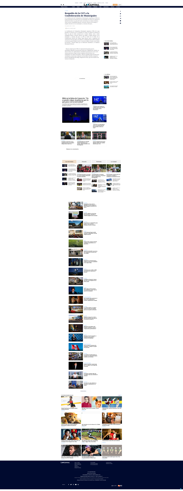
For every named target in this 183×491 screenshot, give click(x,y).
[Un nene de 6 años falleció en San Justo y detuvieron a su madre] (84, 385)
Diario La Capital (77, 462)
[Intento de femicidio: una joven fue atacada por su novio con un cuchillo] (84, 253)
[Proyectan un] (84, 224)
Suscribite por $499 (115, 4)
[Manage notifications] (181, 489)
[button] (61, 4)
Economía (89, 6)
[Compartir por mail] (120, 23)
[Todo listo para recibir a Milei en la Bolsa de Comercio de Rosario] (84, 272)
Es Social (118, 6)
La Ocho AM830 (92, 462)
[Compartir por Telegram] (120, 18)
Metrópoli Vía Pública (78, 467)
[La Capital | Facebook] (69, 484)
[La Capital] (91, 5)
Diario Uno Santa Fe (78, 463)
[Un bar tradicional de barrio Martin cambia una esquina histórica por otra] (111, 43)
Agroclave (76, 465)
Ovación (83, 6)
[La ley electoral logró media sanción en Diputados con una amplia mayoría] (84, 234)
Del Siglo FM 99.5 (108, 462)
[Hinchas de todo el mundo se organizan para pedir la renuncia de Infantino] (84, 337)
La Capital (66, 10)
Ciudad (73, 6)
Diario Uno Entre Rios (78, 464)
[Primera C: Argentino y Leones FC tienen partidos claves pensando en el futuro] (84, 188)
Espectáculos (106, 6)
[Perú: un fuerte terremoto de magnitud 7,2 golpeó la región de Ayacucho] (84, 347)
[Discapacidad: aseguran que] (114, 171)
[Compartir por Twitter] (120, 14)
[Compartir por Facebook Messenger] (120, 21)
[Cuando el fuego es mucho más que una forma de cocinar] (111, 82)
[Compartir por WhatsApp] (120, 16)
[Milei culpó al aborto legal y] (84, 290)
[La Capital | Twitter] (71, 484)
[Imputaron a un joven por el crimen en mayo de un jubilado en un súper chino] (84, 262)
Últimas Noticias (64, 6)
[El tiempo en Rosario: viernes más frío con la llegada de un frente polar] (84, 281)
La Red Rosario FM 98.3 (94, 463)
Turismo (112, 6)
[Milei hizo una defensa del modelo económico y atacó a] (84, 328)
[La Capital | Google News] (78, 484)
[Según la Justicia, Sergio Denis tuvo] (84, 366)
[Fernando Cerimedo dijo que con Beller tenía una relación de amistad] (84, 375)
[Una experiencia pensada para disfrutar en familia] (111, 87)
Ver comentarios (82, 78)
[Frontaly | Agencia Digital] (119, 485)
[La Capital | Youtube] (76, 484)
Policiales (95, 6)
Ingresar (120, 4)
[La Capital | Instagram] (73, 484)
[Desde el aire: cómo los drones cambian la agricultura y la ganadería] (84, 243)
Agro (100, 6)
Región (78, 6)
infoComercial (77, 466)
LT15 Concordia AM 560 (94, 464)
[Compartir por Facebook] (120, 11)
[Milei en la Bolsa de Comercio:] (76, 112)
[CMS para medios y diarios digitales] (114, 485)
